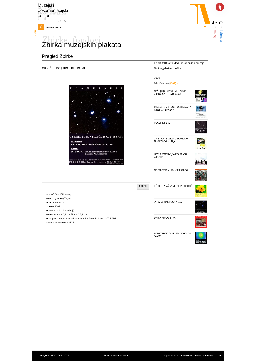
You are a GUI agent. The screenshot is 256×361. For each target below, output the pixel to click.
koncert (70, 218)
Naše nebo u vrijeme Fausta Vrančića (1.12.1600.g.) (170, 92)
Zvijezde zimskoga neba (168, 202)
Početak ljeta (162, 122)
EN (64, 21)
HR (59, 21)
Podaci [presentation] (143, 186)
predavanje (58, 218)
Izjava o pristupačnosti (116, 355)
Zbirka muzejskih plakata (81, 44)
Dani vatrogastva (164, 217)
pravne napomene (203, 355)
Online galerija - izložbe (167, 68)
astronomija (81, 218)
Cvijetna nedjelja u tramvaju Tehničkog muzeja (171, 140)
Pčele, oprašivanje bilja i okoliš (173, 186)
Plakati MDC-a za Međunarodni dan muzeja (179, 63)
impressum (186, 355)
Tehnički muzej (63, 194)
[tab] (143, 187)
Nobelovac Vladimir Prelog (171, 170)
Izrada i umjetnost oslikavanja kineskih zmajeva (172, 108)
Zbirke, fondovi (71, 38)
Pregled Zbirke (57, 56)
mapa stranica (170, 355)
